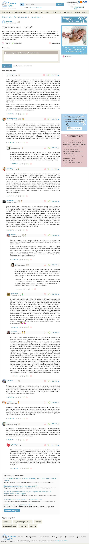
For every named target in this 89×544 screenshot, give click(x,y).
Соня (16, 264)
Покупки (33, 526)
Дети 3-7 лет (57, 12)
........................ (11, 74)
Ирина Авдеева (12, 118)
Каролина (10, 380)
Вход (75, 8)
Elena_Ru (9, 402)
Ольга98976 (14, 444)
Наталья (9, 21)
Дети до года (33, 12)
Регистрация (78, 7)
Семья (77, 12)
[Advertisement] (74, 86)
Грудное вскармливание (22, 522)
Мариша (9, 423)
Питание (38, 522)
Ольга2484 (10, 200)
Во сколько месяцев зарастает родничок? (20, 486)
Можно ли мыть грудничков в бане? (18, 505)
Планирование (7, 12)
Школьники (68, 12)
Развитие (23, 526)
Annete (13, 234)
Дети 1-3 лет (45, 12)
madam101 (14, 293)
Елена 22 (14, 332)
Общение (7, 16)
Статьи (20, 537)
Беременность (20, 12)
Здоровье (36, 16)
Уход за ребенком (9, 526)
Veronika (14, 147)
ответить (11, 114)
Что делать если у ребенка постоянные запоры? (23, 499)
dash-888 (9, 168)
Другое (84, 12)
